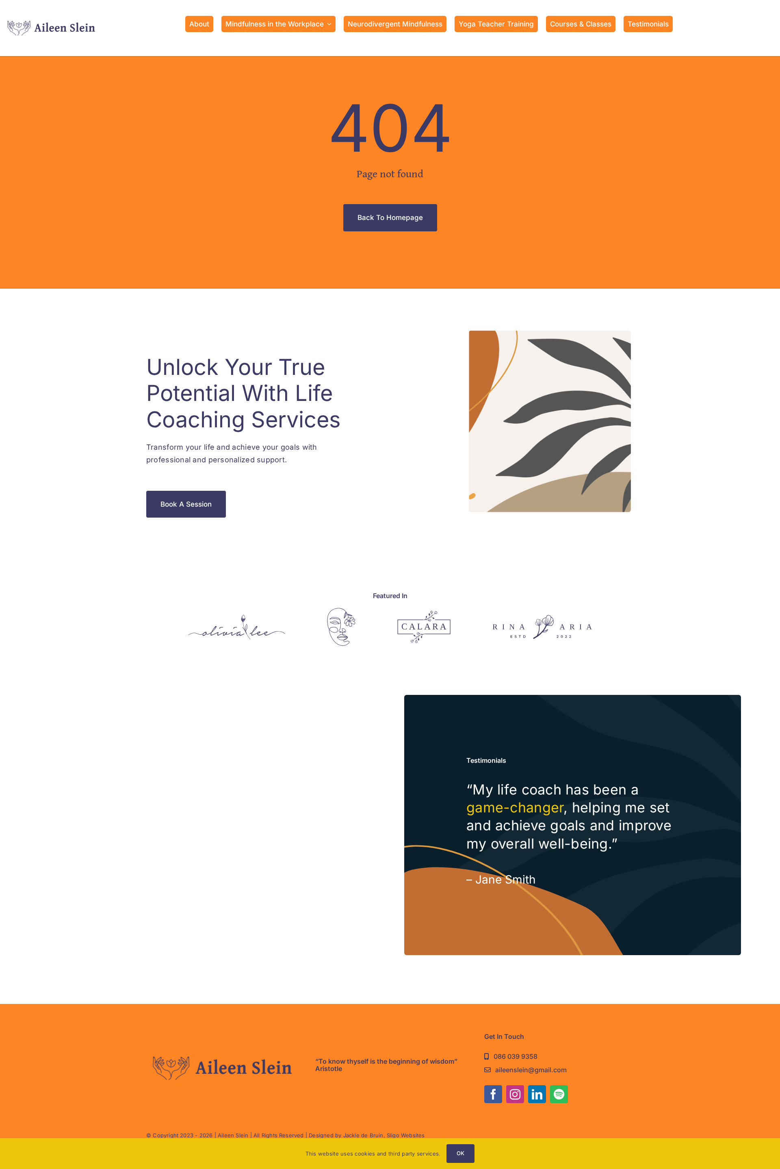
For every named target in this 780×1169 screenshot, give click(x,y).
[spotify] (559, 1094)
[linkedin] (537, 1094)
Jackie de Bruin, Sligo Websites (384, 1135)
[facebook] (493, 1094)
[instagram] (515, 1094)
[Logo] (236, 618)
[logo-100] (50, 21)
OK (460, 1153)
